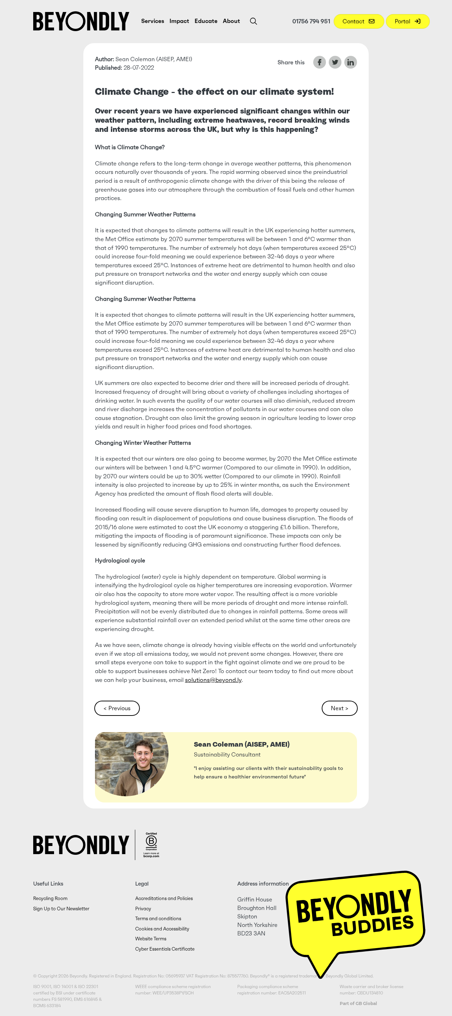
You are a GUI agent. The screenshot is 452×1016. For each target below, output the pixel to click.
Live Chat (355, 919)
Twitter (335, 62)
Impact (179, 20)
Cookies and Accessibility (162, 929)
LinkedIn (350, 62)
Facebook (319, 62)
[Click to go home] (81, 21)
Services (152, 20)
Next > (340, 708)
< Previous (117, 708)
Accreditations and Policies (164, 898)
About (231, 20)
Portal (403, 21)
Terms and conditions (158, 919)
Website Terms (150, 939)
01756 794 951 (311, 21)
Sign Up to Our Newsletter (61, 909)
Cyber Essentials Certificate (165, 949)
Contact (354, 21)
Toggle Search (253, 21)
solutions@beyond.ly (213, 680)
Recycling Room (50, 898)
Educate (206, 20)
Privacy (143, 909)
